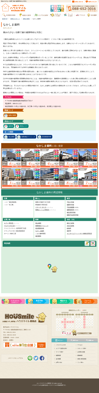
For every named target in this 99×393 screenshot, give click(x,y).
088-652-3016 (63, 301)
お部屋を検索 (81, 352)
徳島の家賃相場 (81, 359)
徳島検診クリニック (28, 137)
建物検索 (79, 355)
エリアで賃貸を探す (61, 348)
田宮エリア (24, 126)
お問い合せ (59, 362)
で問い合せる (87, 301)
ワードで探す (59, 352)
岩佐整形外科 (46, 137)
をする (39, 301)
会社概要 (58, 359)
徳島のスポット (15, 19)
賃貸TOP (4, 19)
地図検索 (58, 355)
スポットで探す (81, 348)
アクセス (79, 345)
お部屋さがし (15, 301)
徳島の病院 (26, 19)
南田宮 (10, 126)
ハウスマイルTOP (61, 345)
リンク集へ (80, 362)
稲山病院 (11, 137)
